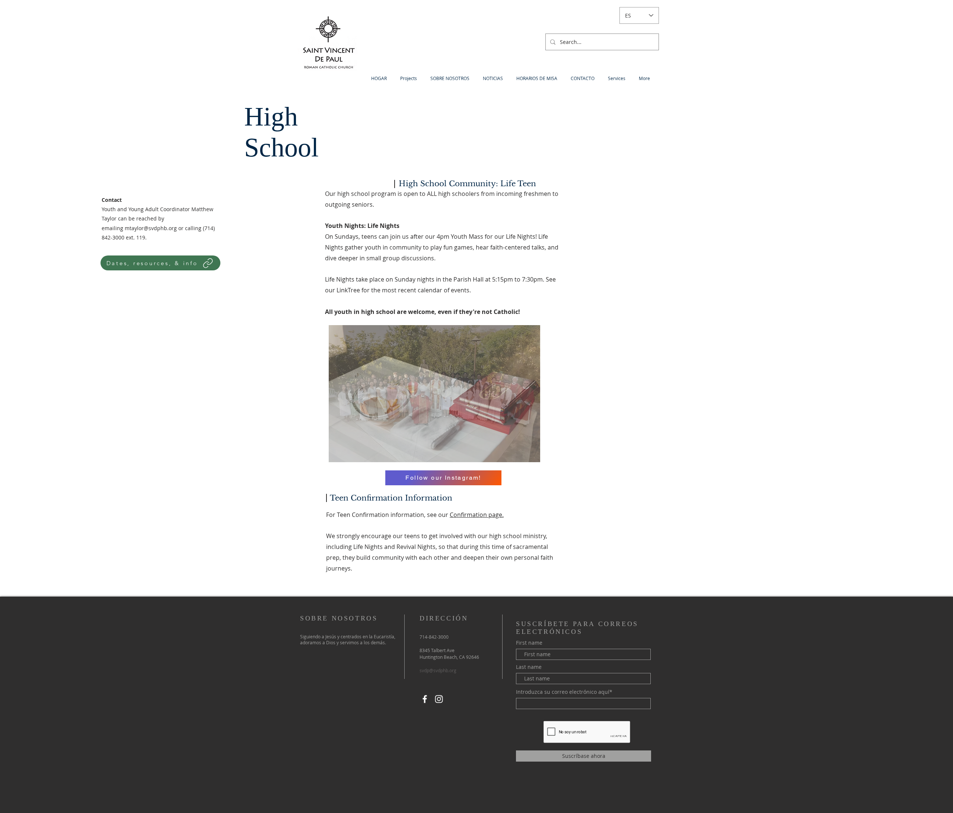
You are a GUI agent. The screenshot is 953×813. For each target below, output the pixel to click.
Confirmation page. (477, 515)
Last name (529, 667)
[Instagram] (439, 699)
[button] (434, 393)
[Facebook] (425, 699)
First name (529, 642)
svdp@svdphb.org (438, 670)
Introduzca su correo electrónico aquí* (564, 692)
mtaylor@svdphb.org (151, 228)
